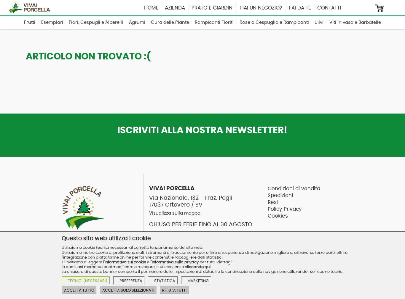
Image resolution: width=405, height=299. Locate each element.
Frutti (29, 22)
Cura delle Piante (170, 22)
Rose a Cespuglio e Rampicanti (274, 22)
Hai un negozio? (261, 7)
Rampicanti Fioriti (214, 22)
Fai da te (300, 7)
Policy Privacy (285, 209)
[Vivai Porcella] (31, 7)
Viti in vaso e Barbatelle (355, 22)
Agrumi (137, 22)
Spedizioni (280, 195)
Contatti (329, 7)
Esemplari (52, 22)
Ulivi (319, 22)
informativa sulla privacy (175, 262)
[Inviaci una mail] (368, 8)
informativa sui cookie (125, 262)
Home (151, 7)
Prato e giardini (213, 7)
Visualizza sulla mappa (174, 213)
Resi (273, 202)
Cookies (278, 215)
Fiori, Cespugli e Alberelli (96, 22)
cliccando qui (198, 267)
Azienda (175, 7)
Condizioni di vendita (294, 188)
